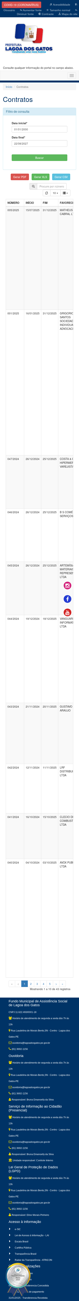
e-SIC (18, 1229)
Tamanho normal (59, 10)
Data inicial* (19, 123)
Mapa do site (69, 14)
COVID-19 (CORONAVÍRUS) (21, 5)
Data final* (18, 137)
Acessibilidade (61, 4)
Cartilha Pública (23, 1247)
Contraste (47, 14)
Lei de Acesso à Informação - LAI (32, 1235)
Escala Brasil (21, 1241)
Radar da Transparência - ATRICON (33, 1260)
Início (9, 87)
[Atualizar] (46, 193)
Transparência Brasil (25, 1254)
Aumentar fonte (32, 10)
